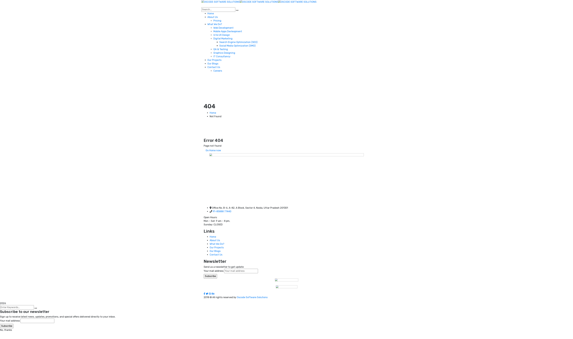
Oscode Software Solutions (252, 297)
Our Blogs (215, 251)
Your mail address (214, 270)
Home (213, 112)
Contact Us (216, 254)
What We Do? (217, 244)
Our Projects (217, 247)
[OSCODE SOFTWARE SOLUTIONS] (220, 1)
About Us (215, 240)
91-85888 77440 (222, 211)
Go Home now (213, 150)
